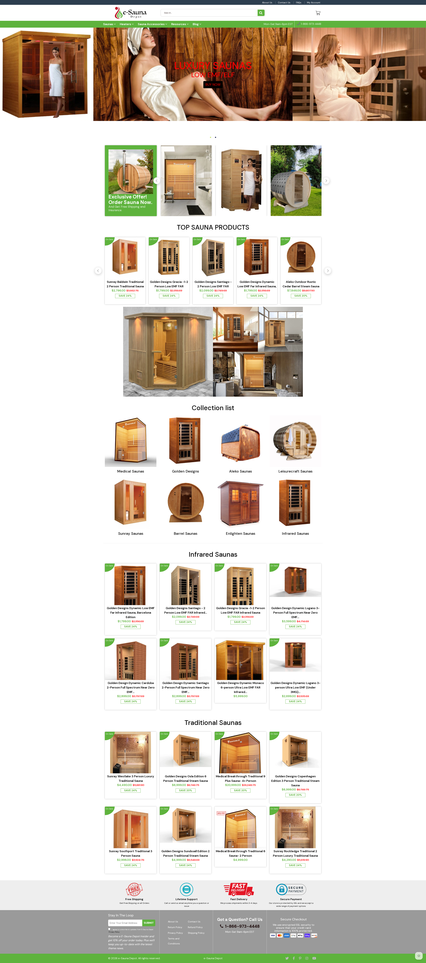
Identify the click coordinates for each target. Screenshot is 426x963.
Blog (196, 24)
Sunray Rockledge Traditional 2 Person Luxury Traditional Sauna (295, 853)
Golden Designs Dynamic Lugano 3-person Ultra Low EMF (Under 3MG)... (295, 687)
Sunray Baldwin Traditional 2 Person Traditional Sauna (125, 284)
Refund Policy (195, 927)
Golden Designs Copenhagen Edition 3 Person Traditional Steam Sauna (295, 780)
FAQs (298, 2)
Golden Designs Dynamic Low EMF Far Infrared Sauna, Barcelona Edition (256, 284)
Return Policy (175, 927)
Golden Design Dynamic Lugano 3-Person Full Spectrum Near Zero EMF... (295, 612)
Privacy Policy (114, 932)
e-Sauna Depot (127, 958)
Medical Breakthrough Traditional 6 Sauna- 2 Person (240, 853)
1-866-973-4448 (310, 24)
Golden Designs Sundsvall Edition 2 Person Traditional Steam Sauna (185, 853)
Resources (179, 24)
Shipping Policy (196, 932)
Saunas (108, 24)
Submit (149, 923)
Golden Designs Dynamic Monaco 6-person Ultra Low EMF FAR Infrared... (240, 687)
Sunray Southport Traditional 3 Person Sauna (130, 853)
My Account (313, 2)
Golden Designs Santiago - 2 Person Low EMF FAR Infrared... (213, 284)
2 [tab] (215, 137)
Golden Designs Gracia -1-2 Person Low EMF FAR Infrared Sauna (169, 284)
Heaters (126, 24)
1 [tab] (210, 137)
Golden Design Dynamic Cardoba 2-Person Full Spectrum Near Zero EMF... (131, 687)
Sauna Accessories (151, 24)
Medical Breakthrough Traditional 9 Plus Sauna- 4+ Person (240, 778)
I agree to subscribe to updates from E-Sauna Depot (130, 930)
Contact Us (284, 2)
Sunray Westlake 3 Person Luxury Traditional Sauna (130, 778)
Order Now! (213, 91)
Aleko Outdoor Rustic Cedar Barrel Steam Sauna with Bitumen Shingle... (301, 284)
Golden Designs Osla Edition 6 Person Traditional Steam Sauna (185, 778)
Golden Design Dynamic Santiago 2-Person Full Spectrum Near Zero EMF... (186, 687)
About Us (267, 2)
